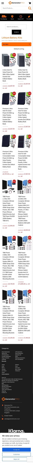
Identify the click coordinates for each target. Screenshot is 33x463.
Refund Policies (5, 388)
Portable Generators (6, 356)
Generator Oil (18, 354)
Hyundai (3, 369)
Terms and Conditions (7, 389)
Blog (3, 383)
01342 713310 (8, 415)
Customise (16, 454)
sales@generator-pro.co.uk (12, 419)
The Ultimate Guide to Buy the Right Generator (12, 379)
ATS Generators (5, 354)
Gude (3, 366)
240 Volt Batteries (19, 359)
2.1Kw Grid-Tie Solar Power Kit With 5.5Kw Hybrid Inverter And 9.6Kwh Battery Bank (8, 75)
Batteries (11, 40)
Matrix (3, 367)
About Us (4, 377)
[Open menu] (2, 3)
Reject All (16, 459)
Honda (3, 364)
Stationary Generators (20, 357)
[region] (16, 448)
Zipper (3, 372)
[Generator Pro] (16, 3)
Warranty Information (6, 386)
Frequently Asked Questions (8, 382)
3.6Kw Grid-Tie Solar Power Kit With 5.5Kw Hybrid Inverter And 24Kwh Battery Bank (24, 74)
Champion (17, 370)
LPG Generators (18, 351)
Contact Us (4, 392)
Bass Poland (18, 369)
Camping (4, 359)
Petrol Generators (19, 353)
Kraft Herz (17, 367)
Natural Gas (4, 353)
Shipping (4, 391)
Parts (6, 40)
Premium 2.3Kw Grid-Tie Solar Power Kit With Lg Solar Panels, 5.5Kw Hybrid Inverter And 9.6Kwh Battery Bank (8, 116)
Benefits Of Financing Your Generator (10, 380)
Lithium (15, 40)
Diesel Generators (6, 351)
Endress (17, 364)
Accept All (16, 449)
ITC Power (4, 370)
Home (3, 40)
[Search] (30, 8)
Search (16, 32)
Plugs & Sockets (5, 357)
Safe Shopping (5, 385)
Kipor (16, 366)
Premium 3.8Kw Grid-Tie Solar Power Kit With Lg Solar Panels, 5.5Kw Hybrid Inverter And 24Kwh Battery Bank (24, 115)
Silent (16, 356)
